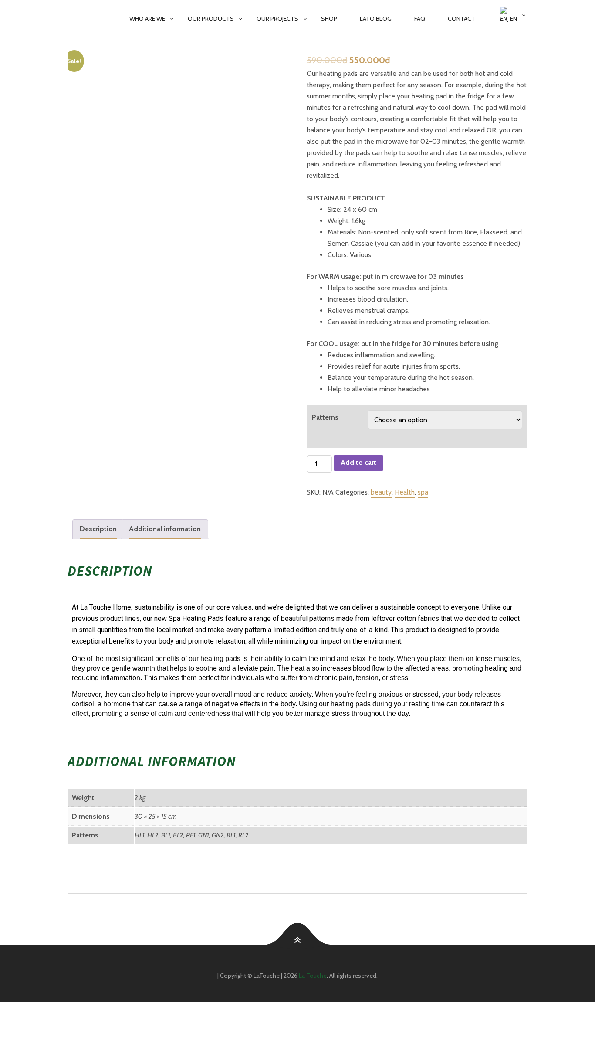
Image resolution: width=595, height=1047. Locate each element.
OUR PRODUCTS (211, 19)
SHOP (329, 19)
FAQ (419, 19)
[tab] (98, 529)
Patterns (325, 417)
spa (423, 492)
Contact (461, 19)
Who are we (147, 19)
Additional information (165, 529)
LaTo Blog (376, 19)
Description (98, 529)
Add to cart (358, 462)
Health (405, 492)
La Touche (313, 975)
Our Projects (277, 19)
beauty (381, 492)
